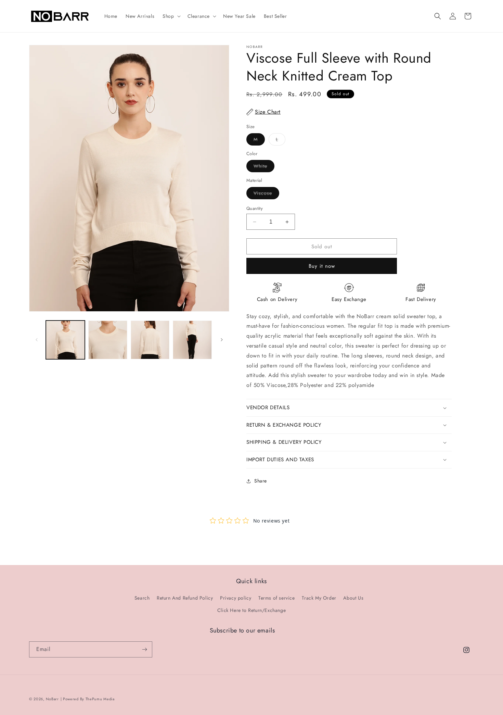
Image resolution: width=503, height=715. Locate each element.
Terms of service (276, 597)
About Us (353, 597)
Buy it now (322, 266)
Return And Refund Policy (185, 597)
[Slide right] (221, 339)
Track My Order (319, 597)
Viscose (266, 194)
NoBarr (52, 699)
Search (142, 597)
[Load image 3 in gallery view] (150, 340)
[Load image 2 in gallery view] (107, 340)
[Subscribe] (144, 649)
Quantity (254, 208)
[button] (170, 16)
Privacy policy (235, 597)
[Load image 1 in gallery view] (65, 340)
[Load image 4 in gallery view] (192, 340)
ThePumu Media (100, 699)
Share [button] (260, 480)
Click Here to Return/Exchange (251, 610)
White (264, 167)
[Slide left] (36, 339)
